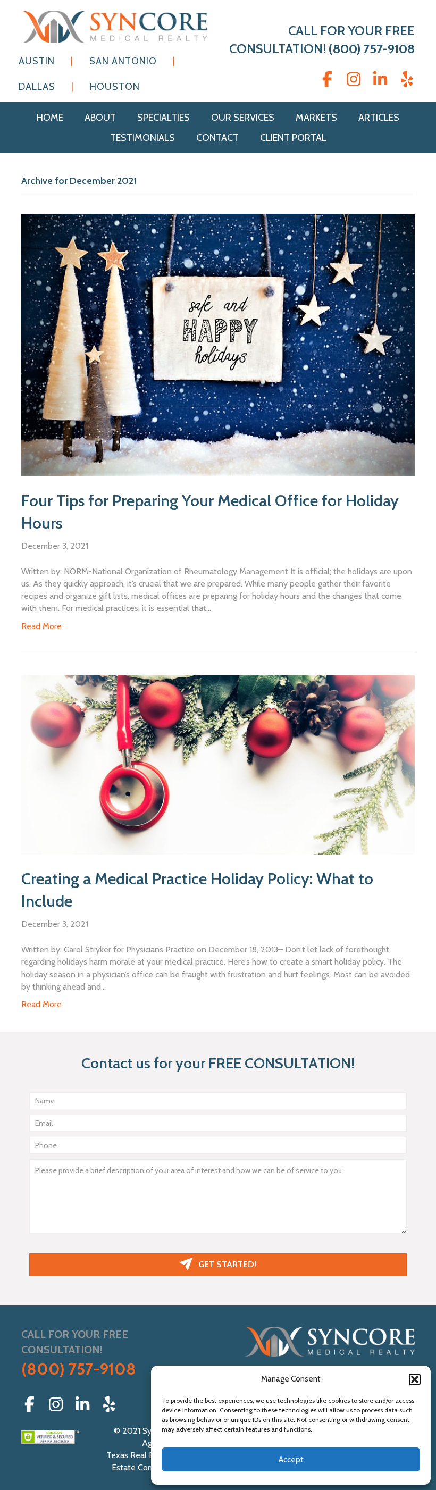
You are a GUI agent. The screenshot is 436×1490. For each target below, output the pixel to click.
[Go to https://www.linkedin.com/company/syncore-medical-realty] (380, 79)
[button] (414, 1379)
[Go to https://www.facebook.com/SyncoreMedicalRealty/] (327, 79)
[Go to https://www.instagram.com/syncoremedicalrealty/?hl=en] (354, 79)
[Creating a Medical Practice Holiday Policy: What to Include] (218, 764)
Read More (41, 626)
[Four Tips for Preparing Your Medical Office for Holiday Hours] (218, 344)
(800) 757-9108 (372, 48)
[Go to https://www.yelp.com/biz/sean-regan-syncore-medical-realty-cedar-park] (407, 79)
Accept (291, 1459)
